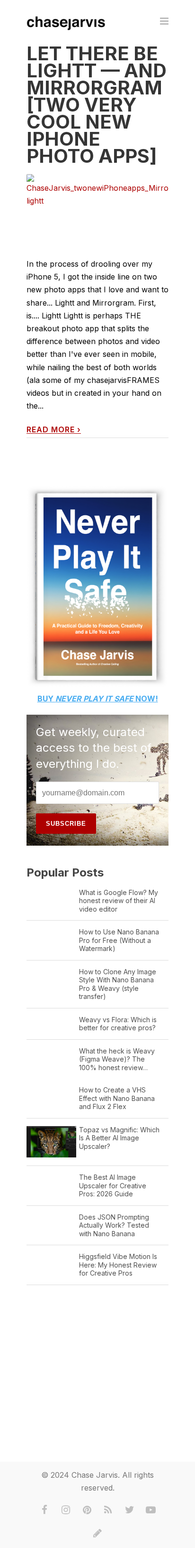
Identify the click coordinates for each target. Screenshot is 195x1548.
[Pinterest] (87, 1510)
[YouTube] (151, 1510)
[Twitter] (129, 1510)
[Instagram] (65, 1510)
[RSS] (108, 1510)
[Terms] (97, 1533)
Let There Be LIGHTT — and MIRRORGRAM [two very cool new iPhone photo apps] (97, 105)
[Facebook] (44, 1510)
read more (54, 430)
